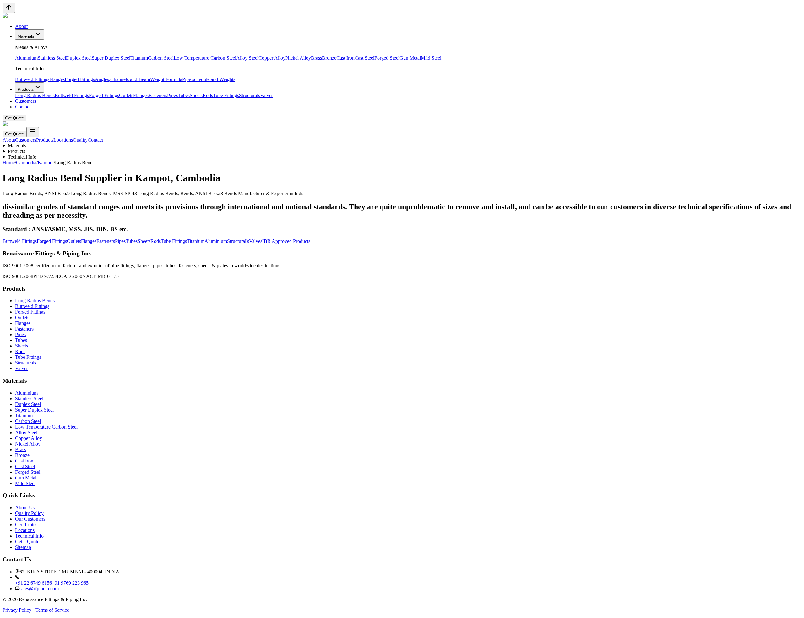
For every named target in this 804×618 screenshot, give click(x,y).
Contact (22, 106)
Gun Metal (410, 58)
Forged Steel (386, 58)
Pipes (172, 95)
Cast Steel (364, 58)
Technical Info (22, 157)
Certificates (26, 524)
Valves (266, 95)
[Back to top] (9, 8)
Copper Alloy (271, 58)
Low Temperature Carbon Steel (205, 58)
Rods (208, 95)
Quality (80, 140)
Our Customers (30, 519)
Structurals (249, 95)
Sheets (196, 95)
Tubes (184, 95)
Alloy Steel (247, 58)
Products (26, 89)
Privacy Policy (17, 610)
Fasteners (158, 95)
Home (9, 162)
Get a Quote (27, 541)
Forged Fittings (80, 79)
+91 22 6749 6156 (33, 583)
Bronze (329, 58)
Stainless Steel (52, 58)
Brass (316, 58)
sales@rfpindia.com (39, 588)
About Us (25, 507)
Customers (25, 101)
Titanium (139, 58)
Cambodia (26, 162)
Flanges (57, 79)
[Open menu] (32, 132)
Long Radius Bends (35, 95)
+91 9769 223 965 (70, 583)
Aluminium (26, 58)
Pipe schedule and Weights (208, 79)
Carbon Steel (161, 58)
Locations (63, 140)
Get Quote (14, 118)
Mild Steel (431, 58)
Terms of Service (52, 610)
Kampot (46, 162)
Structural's (238, 241)
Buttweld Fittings (32, 79)
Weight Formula (166, 79)
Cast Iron (345, 58)
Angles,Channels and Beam (122, 79)
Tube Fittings (226, 95)
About (21, 26)
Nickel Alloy (298, 58)
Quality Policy (29, 513)
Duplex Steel (79, 58)
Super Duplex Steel (111, 58)
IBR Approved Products (286, 241)
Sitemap (23, 547)
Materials (26, 36)
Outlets (126, 95)
